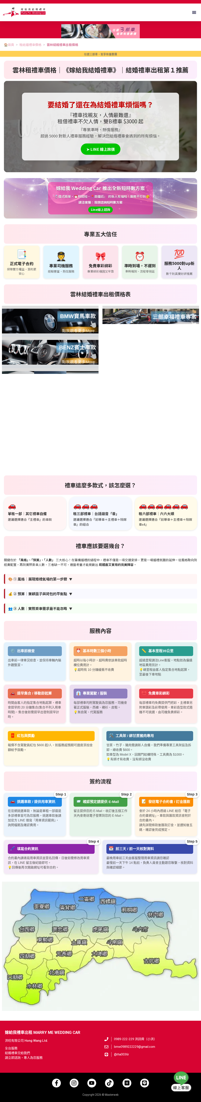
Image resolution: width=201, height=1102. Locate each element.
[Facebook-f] (56, 1083)
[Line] (144, 1083)
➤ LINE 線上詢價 (100, 148)
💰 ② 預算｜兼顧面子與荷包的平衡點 (40, 593)
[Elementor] (126, 1083)
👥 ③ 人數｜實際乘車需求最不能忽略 (40, 608)
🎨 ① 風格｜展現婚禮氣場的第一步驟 (40, 578)
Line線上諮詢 (100, 209)
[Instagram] (74, 1083)
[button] (194, 12)
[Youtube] (91, 1083)
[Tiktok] (109, 1083)
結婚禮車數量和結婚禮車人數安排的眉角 (127, 468)
